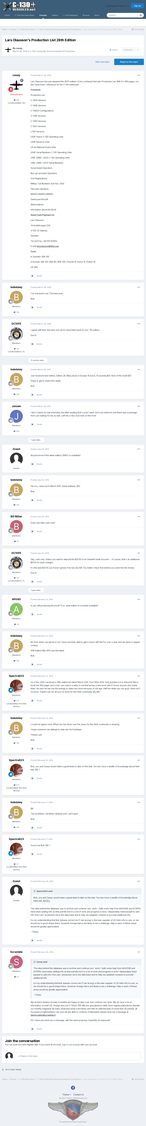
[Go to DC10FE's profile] (16, 333)
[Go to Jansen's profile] (16, 416)
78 (17, 624)
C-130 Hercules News (24, 15)
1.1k (17, 348)
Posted (41, 75)
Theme (66, 1094)
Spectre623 (16, 675)
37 (17, 541)
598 (17, 431)
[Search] (141, 15)
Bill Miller (16, 516)
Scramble (16, 951)
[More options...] (139, 75)
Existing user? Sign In (116, 6)
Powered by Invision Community (73, 1122)
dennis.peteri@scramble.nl (43, 1015)
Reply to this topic (129, 62)
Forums (43, 15)
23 (17, 977)
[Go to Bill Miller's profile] (16, 526)
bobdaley (16, 287)
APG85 (16, 599)
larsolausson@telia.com (48, 246)
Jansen (16, 406)
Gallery (55, 15)
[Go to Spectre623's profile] (16, 686)
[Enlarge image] (94, 692)
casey (19, 48)
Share (114, 50)
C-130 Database (70, 15)
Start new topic (102, 62)
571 (17, 701)
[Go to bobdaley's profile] (16, 297)
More (97, 15)
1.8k (17, 312)
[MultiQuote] (32, 276)
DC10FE (16, 323)
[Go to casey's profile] (8, 50)
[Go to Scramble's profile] (16, 962)
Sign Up (137, 6)
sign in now (67, 1044)
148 (17, 100)
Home (7, 15)
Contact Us (78, 1094)
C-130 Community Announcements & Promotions (52, 51)
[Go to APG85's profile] (16, 609)
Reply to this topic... (29, 1056)
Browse (86, 15)
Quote (39, 276)
